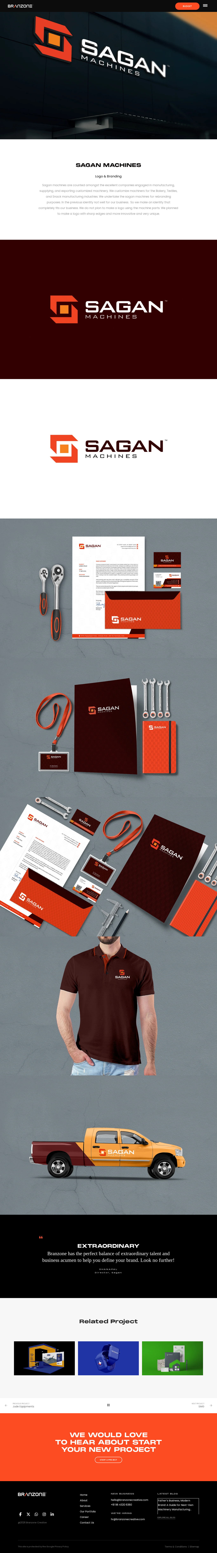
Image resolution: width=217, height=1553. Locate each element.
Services (85, 1506)
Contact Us (87, 1522)
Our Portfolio (88, 1511)
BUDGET (187, 6)
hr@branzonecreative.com (128, 1519)
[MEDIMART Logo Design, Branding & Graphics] (108, 1358)
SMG (201, 1406)
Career (84, 1517)
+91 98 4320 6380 (121, 1505)
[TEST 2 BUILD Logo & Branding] (172, 1358)
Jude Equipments (23, 1406)
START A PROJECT (108, 1460)
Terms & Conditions (176, 1546)
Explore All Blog (166, 1517)
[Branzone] (20, 6)
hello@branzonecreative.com (129, 1500)
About (84, 1500)
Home (83, 1495)
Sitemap (194, 1546)
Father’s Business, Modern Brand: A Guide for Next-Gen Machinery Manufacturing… (175, 1505)
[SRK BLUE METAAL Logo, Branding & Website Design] (44, 1358)
